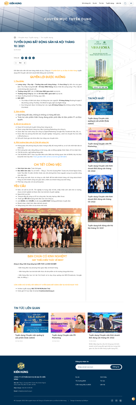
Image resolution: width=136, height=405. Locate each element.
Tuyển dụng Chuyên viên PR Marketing (64, 336)
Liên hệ (118, 3)
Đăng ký (116, 367)
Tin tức (101, 3)
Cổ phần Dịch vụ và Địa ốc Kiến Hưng (64, 70)
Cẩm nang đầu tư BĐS (83, 384)
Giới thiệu (103, 377)
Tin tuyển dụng (47, 37)
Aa (20, 63)
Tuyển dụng (110, 3)
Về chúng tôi (86, 3)
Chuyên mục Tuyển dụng (28, 37)
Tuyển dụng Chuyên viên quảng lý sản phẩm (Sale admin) (29, 336)
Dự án (95, 3)
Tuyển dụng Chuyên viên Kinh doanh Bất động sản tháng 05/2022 (104, 336)
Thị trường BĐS (80, 381)
